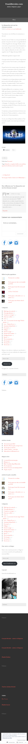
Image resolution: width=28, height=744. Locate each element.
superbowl (4, 166)
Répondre (5, 211)
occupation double (14, 164)
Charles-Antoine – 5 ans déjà (11, 449)
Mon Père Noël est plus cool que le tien (13, 446)
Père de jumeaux (8, 466)
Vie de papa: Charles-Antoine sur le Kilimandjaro (13, 177)
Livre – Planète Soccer (9, 324)
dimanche (7, 164)
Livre (5, 319)
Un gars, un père (8, 469)
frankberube (18, 29)
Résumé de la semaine (9, 333)
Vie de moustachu (8, 339)
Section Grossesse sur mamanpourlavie (13, 467)
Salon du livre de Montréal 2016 (11, 451)
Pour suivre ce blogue (8, 546)
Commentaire (20, 233)
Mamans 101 (7, 462)
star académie (22, 164)
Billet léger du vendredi (9, 311)
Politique (6, 330)
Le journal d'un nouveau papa (10, 460)
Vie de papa (6, 341)
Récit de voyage (7, 331)
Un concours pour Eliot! (9, 444)
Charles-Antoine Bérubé (8, 686)
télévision (9, 166)
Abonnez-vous (7, 364)
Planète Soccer (6, 705)
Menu (14, 20)
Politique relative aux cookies (7, 738)
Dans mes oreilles (8, 317)
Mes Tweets (5, 699)
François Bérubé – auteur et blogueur (12, 638)
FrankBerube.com (14, 4)
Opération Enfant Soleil (9, 326)
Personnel (9, 161)
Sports (5, 337)
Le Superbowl (6, 175)
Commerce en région (9, 315)
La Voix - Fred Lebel (13, 291)
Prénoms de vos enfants (13, 278)
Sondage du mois (8, 335)
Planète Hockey (6, 657)
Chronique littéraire (8, 313)
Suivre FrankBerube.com (10, 563)
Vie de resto (6, 344)
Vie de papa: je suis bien (9, 447)
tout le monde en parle (17, 166)
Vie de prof (6, 343)
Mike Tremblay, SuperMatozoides (12, 464)
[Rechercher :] (14, 374)
